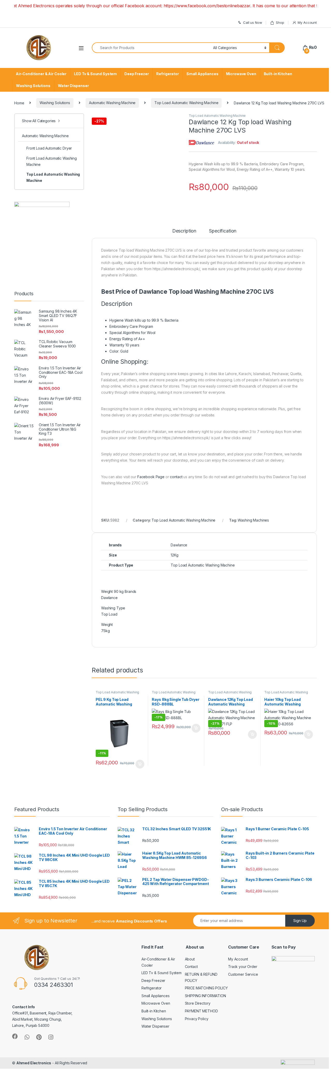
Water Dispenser (73, 85)
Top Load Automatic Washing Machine (186, 102)
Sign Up (300, 920)
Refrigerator (167, 74)
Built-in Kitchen (278, 74)
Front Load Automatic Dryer (49, 148)
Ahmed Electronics (33, 1063)
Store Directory (197, 1003)
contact (176, 477)
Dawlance (179, 545)
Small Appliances (202, 74)
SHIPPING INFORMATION (205, 996)
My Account (307, 22)
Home (19, 102)
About (190, 959)
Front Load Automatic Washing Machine (51, 161)
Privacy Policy (196, 1019)
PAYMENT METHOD (201, 1011)
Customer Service (243, 974)
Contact (191, 966)
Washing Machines (253, 520)
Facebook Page (150, 477)
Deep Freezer (136, 74)
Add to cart (140, 764)
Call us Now (252, 22)
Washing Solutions (33, 85)
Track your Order (242, 966)
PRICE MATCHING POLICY (206, 988)
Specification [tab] (222, 231)
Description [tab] (184, 231)
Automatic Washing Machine (112, 102)
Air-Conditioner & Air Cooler (41, 74)
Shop (280, 22)
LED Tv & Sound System (95, 74)
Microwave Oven (241, 74)
